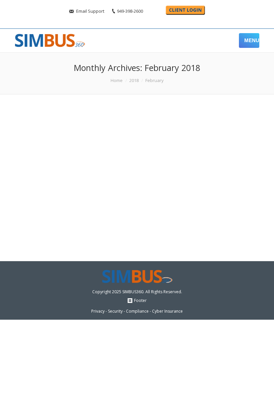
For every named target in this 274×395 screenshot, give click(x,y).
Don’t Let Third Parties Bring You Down (83, 120)
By (157, 167)
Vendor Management (113, 167)
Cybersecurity (101, 234)
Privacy (122, 234)
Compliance (74, 234)
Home (117, 80)
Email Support (90, 11)
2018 (134, 80)
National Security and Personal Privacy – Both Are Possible (112, 187)
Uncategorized (77, 167)
